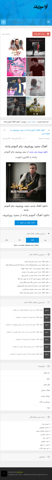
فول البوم (47, 384)
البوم (48, 378)
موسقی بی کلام (45, 402)
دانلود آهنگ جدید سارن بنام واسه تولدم (37, 261)
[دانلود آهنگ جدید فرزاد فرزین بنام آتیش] (16, 86)
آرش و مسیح (44, 445)
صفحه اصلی (32, 122)
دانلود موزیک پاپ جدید (38, 152)
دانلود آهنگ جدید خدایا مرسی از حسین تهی (35, 275)
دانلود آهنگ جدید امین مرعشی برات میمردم (35, 272)
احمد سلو (46, 438)
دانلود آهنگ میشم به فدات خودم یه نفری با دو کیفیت (26, 354)
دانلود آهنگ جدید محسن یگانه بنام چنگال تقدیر (34, 282)
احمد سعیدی (45, 434)
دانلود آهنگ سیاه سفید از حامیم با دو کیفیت (29, 317)
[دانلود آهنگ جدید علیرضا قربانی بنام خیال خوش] (16, 47)
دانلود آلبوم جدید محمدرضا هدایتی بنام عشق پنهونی (33, 286)
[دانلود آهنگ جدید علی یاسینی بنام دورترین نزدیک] (16, 106)
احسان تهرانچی (44, 427)
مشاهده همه (6, 34)
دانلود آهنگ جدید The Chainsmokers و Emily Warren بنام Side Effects (27, 265)
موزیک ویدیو (45, 396)
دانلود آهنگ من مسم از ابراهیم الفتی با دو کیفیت (28, 310)
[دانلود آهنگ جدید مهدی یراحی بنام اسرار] (35, 86)
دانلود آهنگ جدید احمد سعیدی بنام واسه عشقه (34, 293)
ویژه (48, 407)
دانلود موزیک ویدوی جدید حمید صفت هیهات (35, 268)
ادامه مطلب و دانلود (27, 222)
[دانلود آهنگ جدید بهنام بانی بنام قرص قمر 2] (35, 106)
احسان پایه (45, 424)
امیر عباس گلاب (44, 448)
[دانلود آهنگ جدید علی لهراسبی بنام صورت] (16, 66)
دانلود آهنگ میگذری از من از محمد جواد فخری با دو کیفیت (24, 332)
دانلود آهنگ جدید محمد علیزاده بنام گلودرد (35, 289)
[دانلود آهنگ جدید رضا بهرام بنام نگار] (35, 66)
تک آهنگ (41, 138)
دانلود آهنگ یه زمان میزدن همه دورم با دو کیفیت (28, 346)
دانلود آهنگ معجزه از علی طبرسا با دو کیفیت (29, 339)
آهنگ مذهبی (45, 390)
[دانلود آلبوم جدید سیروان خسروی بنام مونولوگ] (35, 47)
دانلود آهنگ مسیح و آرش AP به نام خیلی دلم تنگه (33, 279)
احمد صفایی (45, 441)
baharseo (20, 472)
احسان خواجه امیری (42, 431)
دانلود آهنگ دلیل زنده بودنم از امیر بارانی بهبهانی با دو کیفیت (24, 324)
